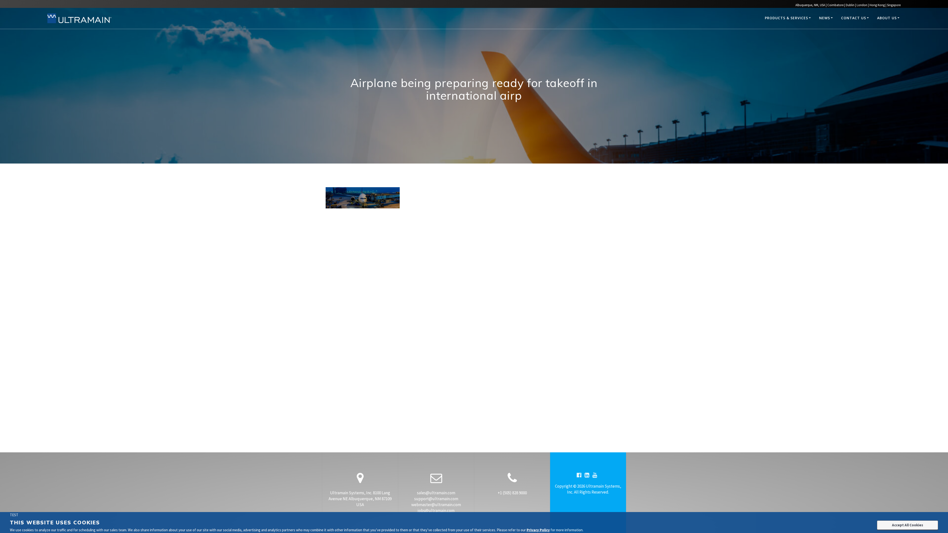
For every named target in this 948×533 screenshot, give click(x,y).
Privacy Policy (538, 530)
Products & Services (786, 18)
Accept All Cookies (907, 525)
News (824, 18)
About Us (887, 18)
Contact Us (853, 18)
